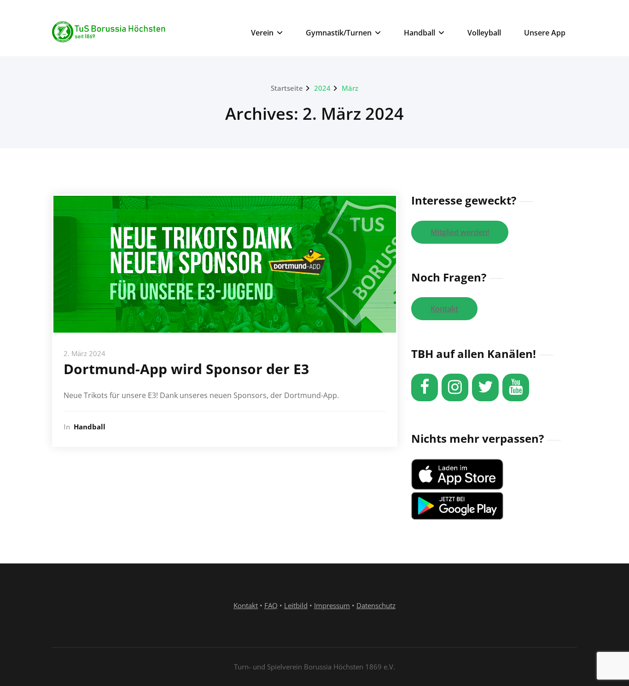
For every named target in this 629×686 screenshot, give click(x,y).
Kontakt (444, 309)
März (350, 88)
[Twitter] (485, 387)
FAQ (271, 605)
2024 (322, 88)
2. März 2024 (84, 353)
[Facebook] (424, 387)
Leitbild (296, 605)
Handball (419, 33)
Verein (262, 33)
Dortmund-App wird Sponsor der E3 (186, 368)
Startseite (287, 88)
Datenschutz (376, 605)
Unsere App (544, 33)
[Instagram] (455, 387)
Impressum (332, 605)
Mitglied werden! (460, 232)
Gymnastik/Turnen (339, 33)
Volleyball (484, 33)
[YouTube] (515, 387)
